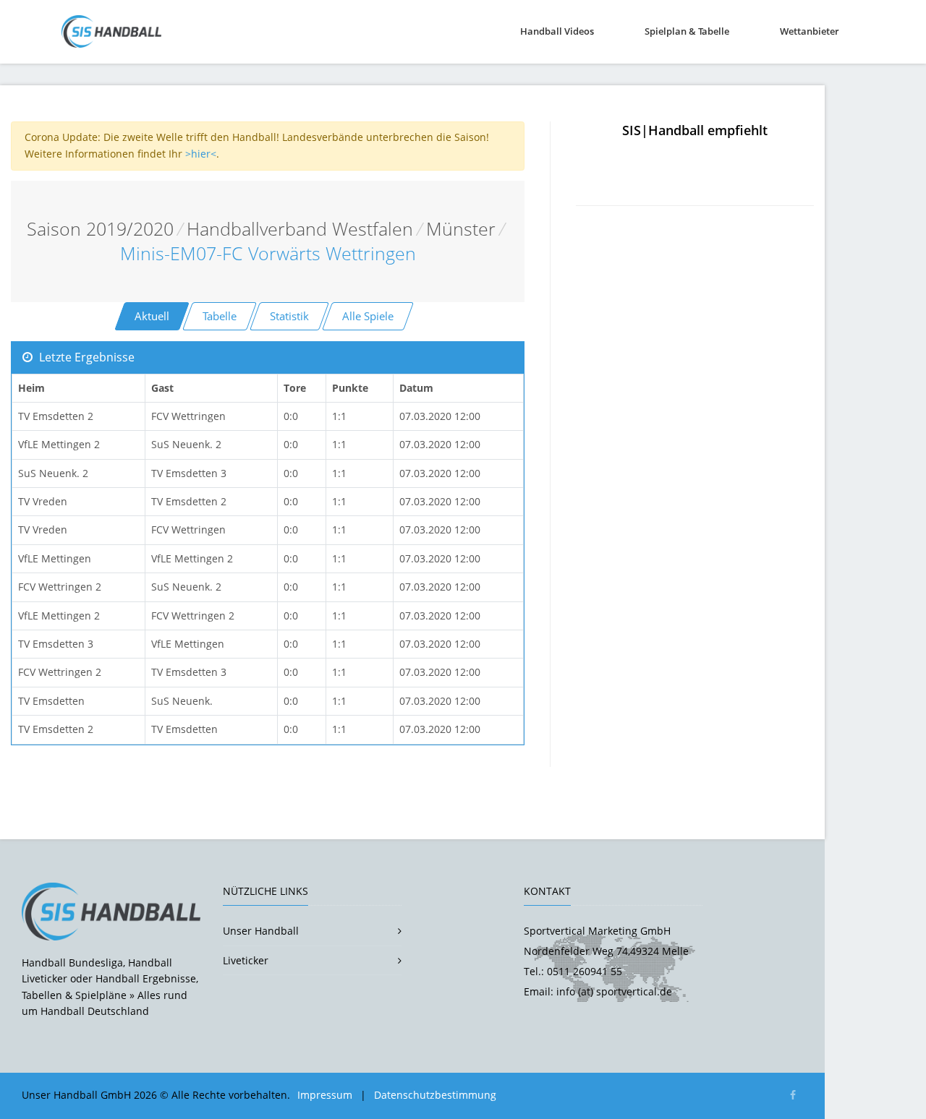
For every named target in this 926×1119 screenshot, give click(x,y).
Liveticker (245, 960)
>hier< (200, 153)
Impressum (324, 1095)
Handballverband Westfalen (300, 229)
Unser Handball (261, 931)
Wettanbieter (809, 31)
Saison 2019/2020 (100, 229)
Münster (461, 229)
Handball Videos (557, 31)
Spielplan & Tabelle (687, 31)
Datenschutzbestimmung (435, 1095)
